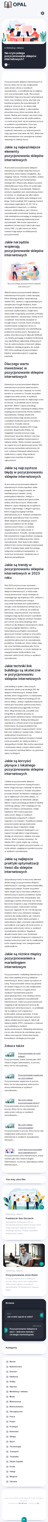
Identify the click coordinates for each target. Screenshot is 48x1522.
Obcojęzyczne (16, 1411)
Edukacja (14, 1377)
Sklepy (13, 1436)
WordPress (22, 1503)
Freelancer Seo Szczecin (20, 1218)
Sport (12, 1441)
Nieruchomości (16, 1406)
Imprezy (13, 1387)
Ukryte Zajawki (16, 1461)
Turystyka (14, 1456)
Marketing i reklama (15, 48)
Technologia (15, 1446)
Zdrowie (13, 1481)
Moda (12, 1397)
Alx (38, 1503)
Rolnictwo (14, 1431)
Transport (14, 1451)
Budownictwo (16, 1367)
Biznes (13, 1361)
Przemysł (14, 1426)
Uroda (12, 1466)
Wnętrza (13, 1476)
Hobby (12, 1381)
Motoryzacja (15, 1401)
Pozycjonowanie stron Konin (22, 1275)
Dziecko (13, 1371)
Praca (12, 1416)
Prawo (12, 1421)
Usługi (12, 1471)
